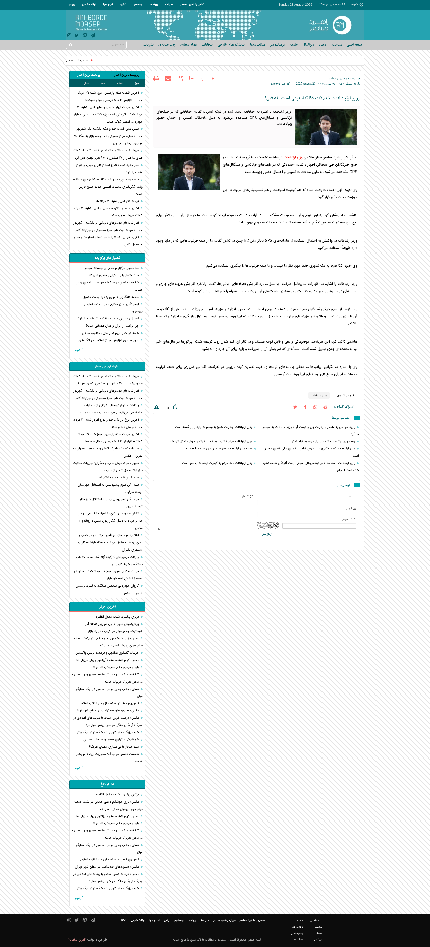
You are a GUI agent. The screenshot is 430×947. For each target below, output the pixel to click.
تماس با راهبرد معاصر (192, 4)
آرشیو (123, 4)
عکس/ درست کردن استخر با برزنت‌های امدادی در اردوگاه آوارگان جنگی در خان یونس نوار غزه (108, 721)
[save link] (180, 79)
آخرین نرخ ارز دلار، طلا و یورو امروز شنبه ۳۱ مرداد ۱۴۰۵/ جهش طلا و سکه (108, 212)
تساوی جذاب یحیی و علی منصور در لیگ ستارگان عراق (108, 692)
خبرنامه (169, 4)
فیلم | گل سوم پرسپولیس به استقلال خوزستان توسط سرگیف (110, 488)
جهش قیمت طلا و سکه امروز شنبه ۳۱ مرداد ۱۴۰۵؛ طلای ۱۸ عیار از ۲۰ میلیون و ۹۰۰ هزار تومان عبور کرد (108, 154)
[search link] (70, 45)
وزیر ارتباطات (293, 157)
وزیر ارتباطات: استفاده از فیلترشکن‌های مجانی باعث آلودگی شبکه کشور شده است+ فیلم (311, 466)
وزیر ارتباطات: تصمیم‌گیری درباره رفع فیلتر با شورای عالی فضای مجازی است (311, 452)
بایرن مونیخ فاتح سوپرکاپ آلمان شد (115, 667)
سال (86, 83)
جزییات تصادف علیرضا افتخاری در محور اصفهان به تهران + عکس (108, 452)
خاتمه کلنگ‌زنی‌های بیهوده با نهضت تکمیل (111, 297)
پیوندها (154, 4)
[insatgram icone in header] (69, 36)
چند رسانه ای (166, 45)
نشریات (148, 45)
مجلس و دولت (338, 78)
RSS (72, 4)
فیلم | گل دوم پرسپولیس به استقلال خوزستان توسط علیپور (111, 503)
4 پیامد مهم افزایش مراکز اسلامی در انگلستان (109, 340)
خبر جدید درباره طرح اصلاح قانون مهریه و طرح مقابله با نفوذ (109, 168)
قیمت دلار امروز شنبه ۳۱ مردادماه (118, 201)
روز (137, 83)
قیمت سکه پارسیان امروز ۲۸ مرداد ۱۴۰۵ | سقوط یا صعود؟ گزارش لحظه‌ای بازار (108, 575)
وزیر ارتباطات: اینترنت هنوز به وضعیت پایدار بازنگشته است (214, 427)
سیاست (355, 78)
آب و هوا (108, 4)
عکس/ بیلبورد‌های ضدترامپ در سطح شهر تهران (107, 710)
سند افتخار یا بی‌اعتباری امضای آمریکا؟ (114, 275)
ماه (103, 83)
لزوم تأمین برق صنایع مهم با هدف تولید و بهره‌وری (113, 308)
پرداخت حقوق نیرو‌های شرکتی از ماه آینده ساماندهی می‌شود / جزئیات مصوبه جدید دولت (111, 409)
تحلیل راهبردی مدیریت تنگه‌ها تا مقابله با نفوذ (109, 318)
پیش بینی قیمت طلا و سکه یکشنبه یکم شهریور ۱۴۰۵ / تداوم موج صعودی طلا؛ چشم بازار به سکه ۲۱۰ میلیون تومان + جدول (108, 136)
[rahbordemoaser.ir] (334, 24)
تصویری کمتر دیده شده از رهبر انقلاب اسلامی (109, 703)
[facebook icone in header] (305, 406)
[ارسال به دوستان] (168, 78)
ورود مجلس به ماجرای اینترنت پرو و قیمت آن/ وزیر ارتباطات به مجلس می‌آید (310, 430)
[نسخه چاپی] (156, 79)
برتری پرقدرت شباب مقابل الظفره (118, 617)
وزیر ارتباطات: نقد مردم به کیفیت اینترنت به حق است (217, 463)
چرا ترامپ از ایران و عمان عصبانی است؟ (113, 326)
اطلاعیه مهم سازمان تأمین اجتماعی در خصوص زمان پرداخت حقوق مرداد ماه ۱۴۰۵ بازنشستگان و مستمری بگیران (110, 543)
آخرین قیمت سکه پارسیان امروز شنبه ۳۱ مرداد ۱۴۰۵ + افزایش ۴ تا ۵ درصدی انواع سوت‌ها (110, 96)
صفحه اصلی (354, 45)
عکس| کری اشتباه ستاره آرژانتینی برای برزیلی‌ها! (108, 660)
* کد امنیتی (348, 519)
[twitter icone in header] (77, 36)
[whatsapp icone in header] (315, 406)
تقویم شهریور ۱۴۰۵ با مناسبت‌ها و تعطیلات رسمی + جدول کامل (108, 241)
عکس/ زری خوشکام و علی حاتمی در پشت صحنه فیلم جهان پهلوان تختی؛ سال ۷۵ (108, 642)
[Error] (156, 408)
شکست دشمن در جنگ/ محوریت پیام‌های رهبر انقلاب (109, 286)
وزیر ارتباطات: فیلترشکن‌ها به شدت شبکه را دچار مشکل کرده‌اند (211, 441)
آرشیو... (77, 350)
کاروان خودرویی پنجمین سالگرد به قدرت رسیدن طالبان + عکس (109, 589)
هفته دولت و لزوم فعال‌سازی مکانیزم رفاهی (111, 333)
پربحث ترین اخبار (88, 75)
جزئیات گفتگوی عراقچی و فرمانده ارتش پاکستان (107, 653)
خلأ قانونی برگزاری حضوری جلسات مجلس (111, 268)
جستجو (138, 4)
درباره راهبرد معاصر (224, 920)
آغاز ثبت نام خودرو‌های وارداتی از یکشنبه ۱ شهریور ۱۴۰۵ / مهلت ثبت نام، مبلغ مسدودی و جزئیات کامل (108, 226)
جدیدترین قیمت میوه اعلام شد (119, 477)
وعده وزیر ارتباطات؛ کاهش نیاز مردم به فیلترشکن (323, 441)
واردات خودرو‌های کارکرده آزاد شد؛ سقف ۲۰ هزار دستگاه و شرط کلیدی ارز (109, 560)
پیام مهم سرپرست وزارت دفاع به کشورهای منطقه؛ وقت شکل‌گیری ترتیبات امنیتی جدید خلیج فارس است (108, 187)
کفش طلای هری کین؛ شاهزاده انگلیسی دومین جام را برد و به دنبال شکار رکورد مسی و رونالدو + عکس (110, 521)
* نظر (245, 496)
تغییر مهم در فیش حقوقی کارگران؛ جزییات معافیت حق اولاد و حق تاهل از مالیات (108, 466)
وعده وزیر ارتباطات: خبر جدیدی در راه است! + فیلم (219, 448)
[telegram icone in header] (93, 36)
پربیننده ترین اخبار (126, 75)
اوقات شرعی (89, 4)
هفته (120, 83)
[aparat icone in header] (84, 36)
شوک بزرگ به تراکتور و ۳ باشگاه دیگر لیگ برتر (108, 732)
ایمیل (348, 508)
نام (350, 496)
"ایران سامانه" (77, 940)
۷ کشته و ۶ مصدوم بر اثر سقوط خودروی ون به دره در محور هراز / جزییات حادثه (107, 678)
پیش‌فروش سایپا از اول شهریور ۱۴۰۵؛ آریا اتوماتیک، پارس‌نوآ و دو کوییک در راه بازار (114, 627)
